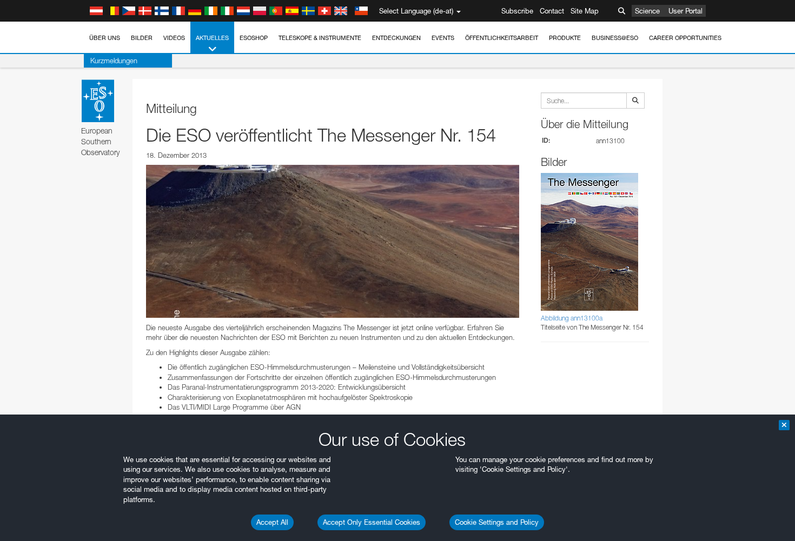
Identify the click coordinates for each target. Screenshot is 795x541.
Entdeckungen (396, 38)
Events (443, 38)
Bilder (142, 38)
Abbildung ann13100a (571, 318)
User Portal (685, 10)
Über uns (104, 38)
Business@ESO (615, 38)
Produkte (565, 38)
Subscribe (517, 10)
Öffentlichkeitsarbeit (501, 38)
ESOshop (254, 38)
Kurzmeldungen (113, 60)
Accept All (272, 522)
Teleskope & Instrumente (320, 38)
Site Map (585, 10)
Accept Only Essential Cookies (371, 522)
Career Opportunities (685, 38)
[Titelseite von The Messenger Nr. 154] (332, 241)
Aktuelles (212, 38)
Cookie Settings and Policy (497, 522)
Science (647, 10)
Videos (174, 38)
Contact (552, 10)
